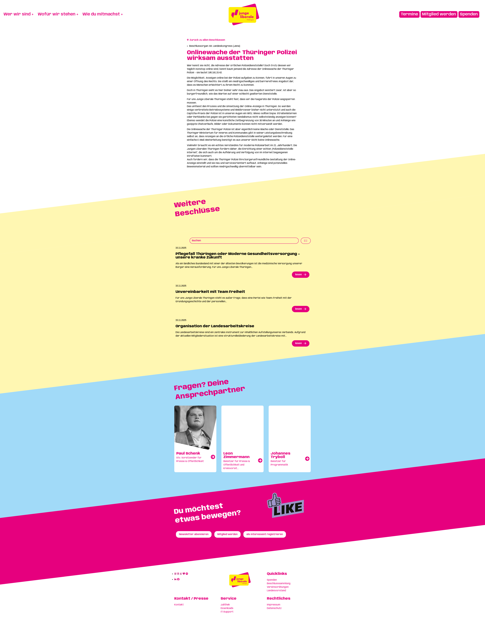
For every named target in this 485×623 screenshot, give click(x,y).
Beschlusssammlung (278, 583)
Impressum (273, 605)
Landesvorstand (276, 590)
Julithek (225, 605)
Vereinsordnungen (278, 587)
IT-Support (227, 612)
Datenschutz (274, 608)
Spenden (272, 580)
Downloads (227, 608)
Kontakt (179, 605)
